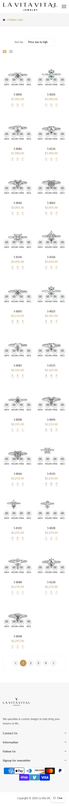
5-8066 (18, 473)
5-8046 (18, 202)
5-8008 (18, 419)
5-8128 (51, 582)
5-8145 (51, 473)
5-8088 (18, 582)
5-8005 (18, 311)
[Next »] (53, 663)
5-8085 (18, 365)
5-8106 (51, 257)
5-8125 (51, 365)
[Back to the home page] (4, 20)
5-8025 (51, 311)
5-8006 (18, 94)
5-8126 (51, 148)
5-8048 (18, 636)
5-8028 (51, 528)
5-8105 (18, 528)
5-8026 (51, 94)
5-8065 (51, 202)
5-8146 (18, 257)
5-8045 (51, 419)
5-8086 (18, 148)
